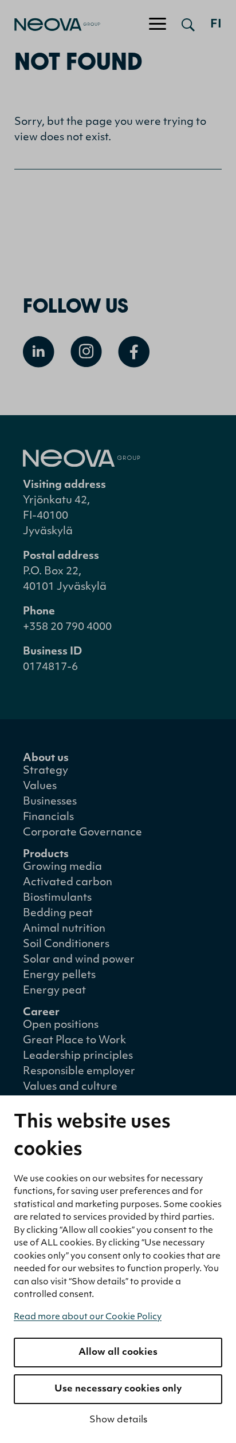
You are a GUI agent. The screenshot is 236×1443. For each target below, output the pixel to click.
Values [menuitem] (40, 787)
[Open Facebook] (134, 352)
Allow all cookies (118, 1352)
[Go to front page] (50, 24)
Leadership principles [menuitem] (78, 1056)
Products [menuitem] (46, 855)
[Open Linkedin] (38, 352)
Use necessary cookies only (118, 1389)
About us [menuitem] (46, 759)
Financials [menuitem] (48, 818)
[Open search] (188, 24)
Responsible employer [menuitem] (79, 1072)
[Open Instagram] (86, 352)
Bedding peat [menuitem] (58, 914)
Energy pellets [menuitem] (59, 976)
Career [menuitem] (41, 1013)
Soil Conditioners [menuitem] (66, 945)
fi (216, 24)
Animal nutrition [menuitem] (64, 929)
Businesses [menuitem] (50, 802)
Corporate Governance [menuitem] (82, 833)
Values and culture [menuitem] (70, 1087)
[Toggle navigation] (157, 24)
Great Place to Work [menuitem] (74, 1041)
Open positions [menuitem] (61, 1025)
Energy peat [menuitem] (54, 991)
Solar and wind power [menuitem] (79, 960)
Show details (118, 1420)
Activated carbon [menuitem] (67, 883)
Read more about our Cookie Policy (88, 1317)
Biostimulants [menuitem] (57, 898)
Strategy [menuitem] (45, 771)
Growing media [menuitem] (62, 867)
